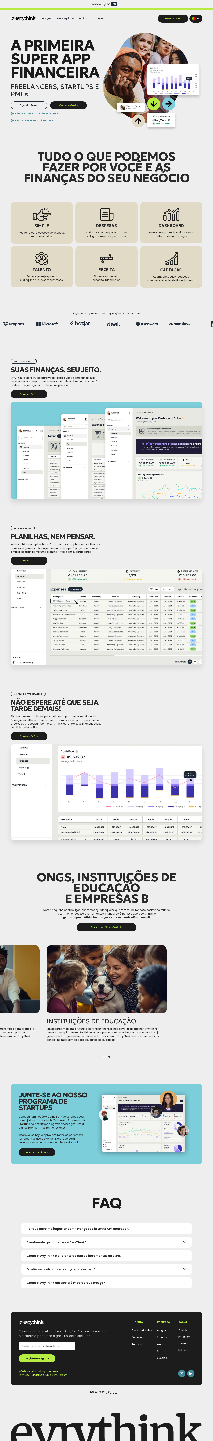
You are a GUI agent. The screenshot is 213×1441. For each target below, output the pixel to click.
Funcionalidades (142, 1330)
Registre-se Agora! (37, 1358)
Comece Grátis (68, 105)
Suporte (162, 1358)
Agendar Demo (29, 105)
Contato (98, 18)
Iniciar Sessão (173, 18)
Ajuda (160, 1344)
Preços (46, 18)
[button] (195, 19)
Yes (114, 3)
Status (161, 1351)
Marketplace (65, 18)
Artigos (161, 1330)
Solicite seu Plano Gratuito (107, 927)
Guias (83, 18)
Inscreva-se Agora (37, 1152)
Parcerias (137, 1337)
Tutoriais (137, 1344)
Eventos (162, 1337)
